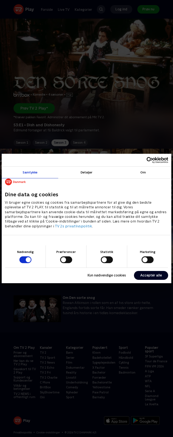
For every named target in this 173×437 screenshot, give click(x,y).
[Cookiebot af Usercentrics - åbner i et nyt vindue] (149, 160)
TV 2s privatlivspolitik (73, 226)
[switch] (66, 259)
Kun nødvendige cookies (107, 275)
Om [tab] (143, 172)
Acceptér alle (151, 275)
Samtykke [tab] (30, 172)
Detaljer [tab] (87, 172)
